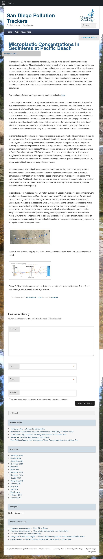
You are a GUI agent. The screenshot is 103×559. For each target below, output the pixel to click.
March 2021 (15, 469)
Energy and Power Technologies (22, 536)
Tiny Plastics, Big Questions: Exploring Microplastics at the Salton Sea (38, 434)
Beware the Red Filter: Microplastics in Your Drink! (30, 437)
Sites (62, 549)
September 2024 (16, 461)
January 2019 (15, 483)
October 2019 (15, 478)
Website (13, 392)
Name (12, 366)
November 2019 (16, 475)
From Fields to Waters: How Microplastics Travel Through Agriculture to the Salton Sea (44, 440)
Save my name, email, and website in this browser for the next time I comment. (39, 399)
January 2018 (15, 497)
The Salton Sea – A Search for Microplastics (27, 428)
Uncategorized (31, 297)
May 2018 (14, 486)
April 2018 (14, 489)
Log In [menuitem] (11, 3)
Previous (85, 37)
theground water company (20, 528)
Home (9, 31)
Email (12, 379)
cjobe (40, 297)
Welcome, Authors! (23, 31)
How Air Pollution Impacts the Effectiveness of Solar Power (61, 536)
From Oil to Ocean (40, 528)
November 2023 (16, 463)
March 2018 (15, 492)
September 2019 (16, 481)
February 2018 (16, 495)
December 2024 (16, 455)
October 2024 (15, 458)
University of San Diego (75, 549)
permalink (54, 297)
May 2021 (14, 466)
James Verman (16, 539)
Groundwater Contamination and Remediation (50, 531)
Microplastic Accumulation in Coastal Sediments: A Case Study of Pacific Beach (41, 431)
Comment (14, 329)
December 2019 (16, 472)
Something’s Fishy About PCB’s (28, 533)
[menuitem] (3, 3)
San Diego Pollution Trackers (31, 18)
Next (94, 37)
